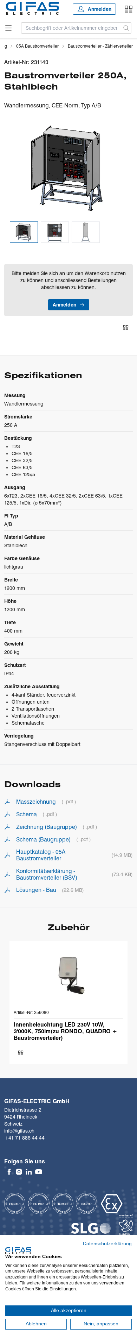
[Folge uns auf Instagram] (19, 1172)
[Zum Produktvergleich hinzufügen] (126, 327)
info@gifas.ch (19, 1131)
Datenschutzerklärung (107, 1243)
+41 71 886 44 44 (24, 1138)
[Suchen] (126, 28)
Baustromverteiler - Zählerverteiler (100, 46)
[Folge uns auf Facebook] (9, 1172)
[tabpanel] (68, 168)
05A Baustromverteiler (37, 46)
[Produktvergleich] (128, 9)
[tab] (24, 232)
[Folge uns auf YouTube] (39, 1172)
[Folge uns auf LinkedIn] (29, 1172)
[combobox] (71, 28)
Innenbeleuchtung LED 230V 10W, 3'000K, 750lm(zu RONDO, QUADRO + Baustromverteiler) (65, 1031)
